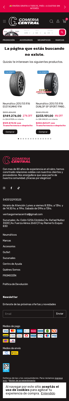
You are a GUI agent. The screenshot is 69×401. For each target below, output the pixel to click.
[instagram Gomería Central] (4, 188)
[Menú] (4, 21)
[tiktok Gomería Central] (18, 188)
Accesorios (26, 40)
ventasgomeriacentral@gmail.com (23, 214)
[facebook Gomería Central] (11, 188)
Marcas (60, 40)
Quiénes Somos (11, 269)
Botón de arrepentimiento (22, 380)
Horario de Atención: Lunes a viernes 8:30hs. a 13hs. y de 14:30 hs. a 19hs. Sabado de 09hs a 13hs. (33, 207)
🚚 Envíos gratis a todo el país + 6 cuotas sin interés (34, 7)
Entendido (48, 393)
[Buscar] (62, 32)
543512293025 (12, 199)
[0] (64, 21)
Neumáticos (44, 40)
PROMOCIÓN (9, 40)
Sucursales (9, 258)
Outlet (6, 252)
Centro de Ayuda (12, 263)
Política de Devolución (15, 284)
